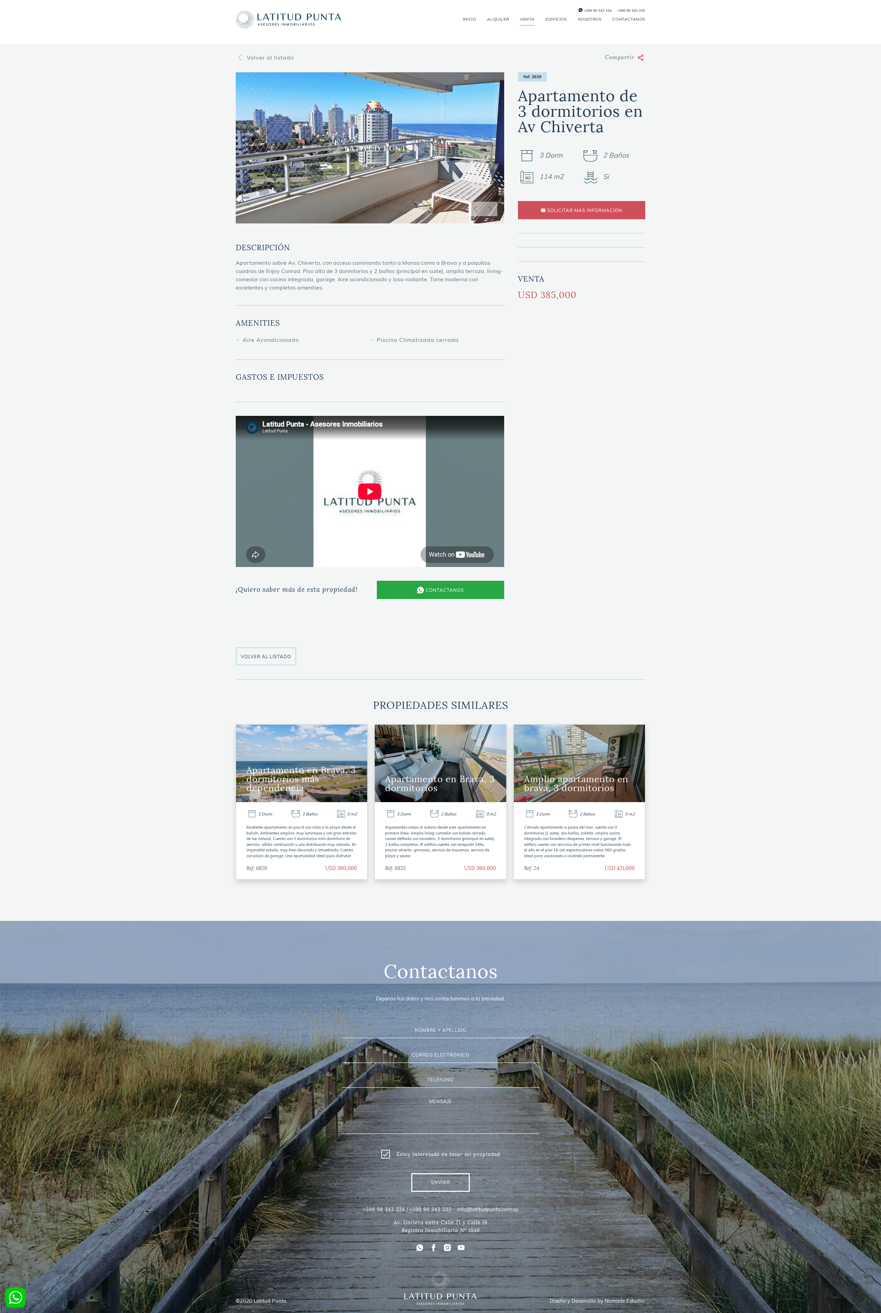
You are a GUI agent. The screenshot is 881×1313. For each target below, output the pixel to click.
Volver (270, 57)
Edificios (555, 19)
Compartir (619, 57)
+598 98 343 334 (597, 10)
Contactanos (628, 19)
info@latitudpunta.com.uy (488, 1209)
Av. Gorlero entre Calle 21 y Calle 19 (440, 1222)
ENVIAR (440, 1182)
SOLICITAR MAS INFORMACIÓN (584, 210)
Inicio (469, 19)
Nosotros (590, 19)
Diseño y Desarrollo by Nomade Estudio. (597, 1301)
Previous (475, 209)
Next (490, 209)
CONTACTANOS (444, 590)
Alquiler (498, 19)
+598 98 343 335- (431, 1209)
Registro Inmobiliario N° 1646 (441, 1230)
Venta (527, 19)
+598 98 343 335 (631, 10)
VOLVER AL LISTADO (266, 656)
